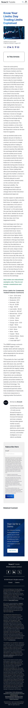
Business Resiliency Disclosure (12, 696)
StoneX (10, 582)
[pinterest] (15, 47)
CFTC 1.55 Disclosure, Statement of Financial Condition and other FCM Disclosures (14, 694)
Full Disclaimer (11, 639)
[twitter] (13, 47)
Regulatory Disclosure (9, 655)
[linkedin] (10, 47)
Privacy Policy (8, 692)
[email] (18, 47)
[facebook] (8, 47)
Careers (17, 582)
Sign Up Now (12, 550)
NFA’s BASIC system (13, 600)
